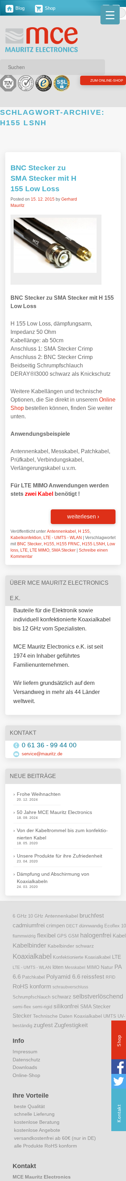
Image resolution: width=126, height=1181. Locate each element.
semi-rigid (42, 1015)
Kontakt (119, 1113)
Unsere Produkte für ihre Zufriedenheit (59, 864)
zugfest (43, 1033)
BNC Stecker (29, 552)
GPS (62, 944)
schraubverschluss (70, 995)
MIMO (93, 975)
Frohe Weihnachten (39, 803)
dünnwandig (91, 934)
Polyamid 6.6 (63, 984)
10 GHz (35, 924)
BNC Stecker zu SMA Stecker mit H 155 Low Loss (43, 186)
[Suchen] (97, 67)
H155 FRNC (68, 552)
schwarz (61, 1005)
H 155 (84, 539)
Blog (19, 8)
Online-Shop (26, 1083)
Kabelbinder (29, 953)
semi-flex (22, 1015)
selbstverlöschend (98, 1004)
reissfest (93, 984)
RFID (110, 985)
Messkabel (75, 975)
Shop (49, 8)
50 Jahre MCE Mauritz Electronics (54, 821)
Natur (107, 975)
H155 (49, 552)
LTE (24, 558)
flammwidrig (24, 944)
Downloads (25, 1076)
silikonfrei (66, 1014)
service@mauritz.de (42, 762)
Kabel (119, 944)
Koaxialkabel (32, 965)
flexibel (46, 944)
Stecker (22, 1024)
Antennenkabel (61, 539)
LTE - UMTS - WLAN (62, 546)
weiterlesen (83, 525)
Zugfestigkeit (71, 1033)
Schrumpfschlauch (31, 1005)
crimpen (55, 934)
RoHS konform (32, 995)
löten (57, 975)
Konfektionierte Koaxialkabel (82, 965)
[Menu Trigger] (110, 14)
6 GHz (20, 924)
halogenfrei (95, 943)
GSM (73, 944)
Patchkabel (33, 985)
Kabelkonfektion (25, 546)
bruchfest (91, 924)
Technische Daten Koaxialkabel (67, 1024)
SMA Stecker (63, 558)
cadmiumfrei (29, 933)
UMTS (109, 1024)
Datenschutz (26, 1068)
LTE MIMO (39, 558)
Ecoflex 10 (115, 934)
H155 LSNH (93, 552)
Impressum (25, 1060)
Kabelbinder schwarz (71, 954)
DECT (72, 934)
